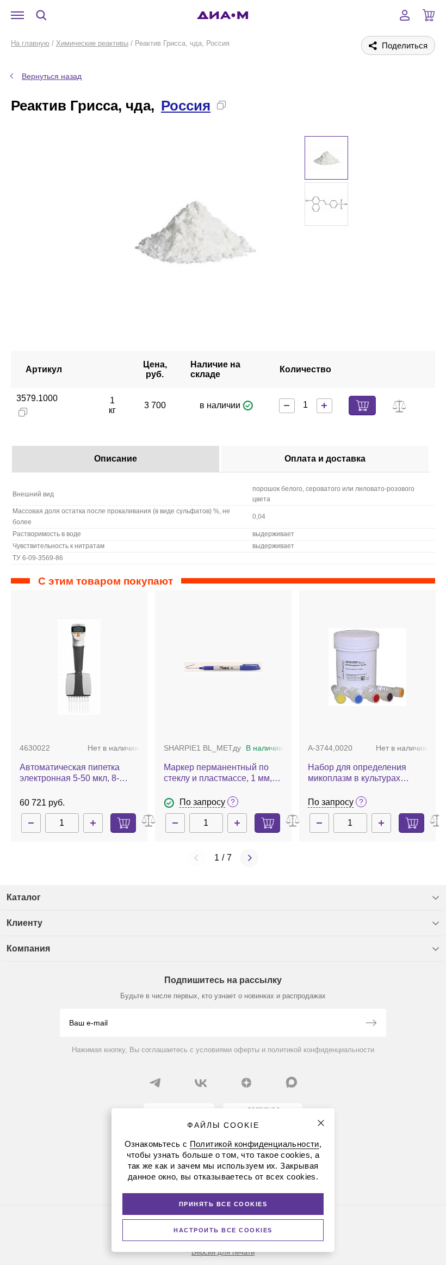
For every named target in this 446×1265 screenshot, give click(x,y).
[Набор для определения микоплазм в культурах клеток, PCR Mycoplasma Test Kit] (367, 667)
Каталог (24, 897)
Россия (185, 105)
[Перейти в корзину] (428, 15)
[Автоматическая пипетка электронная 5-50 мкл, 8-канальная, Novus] (79, 667)
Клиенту (24, 923)
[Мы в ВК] (200, 1082)
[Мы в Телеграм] (155, 1082)
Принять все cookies (223, 1204)
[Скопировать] (221, 105)
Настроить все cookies (223, 1230)
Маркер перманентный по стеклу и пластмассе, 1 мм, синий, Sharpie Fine (218, 773)
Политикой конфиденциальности (254, 1144)
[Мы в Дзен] (246, 1082)
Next (249, 858)
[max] (292, 1082)
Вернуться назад (52, 76)
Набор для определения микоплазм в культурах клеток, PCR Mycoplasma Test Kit (367, 773)
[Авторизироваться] (404, 15)
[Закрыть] (320, 1123)
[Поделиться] (238, 105)
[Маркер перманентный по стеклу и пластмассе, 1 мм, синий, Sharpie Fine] (223, 667)
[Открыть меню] (17, 15)
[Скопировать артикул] (22, 412)
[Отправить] (370, 1023)
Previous (197, 858)
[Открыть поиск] (41, 15)
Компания (28, 948)
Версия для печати (223, 1252)
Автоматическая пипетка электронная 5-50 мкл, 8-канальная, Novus (70, 773)
